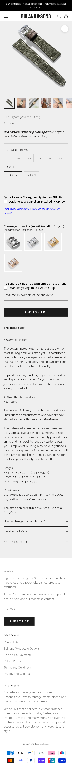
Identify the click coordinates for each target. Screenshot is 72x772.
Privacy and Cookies (17, 673)
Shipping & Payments (17, 654)
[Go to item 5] (58, 103)
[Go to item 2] (21, 103)
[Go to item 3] (33, 103)
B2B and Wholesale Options (22, 648)
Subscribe (19, 621)
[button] (36, 328)
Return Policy (12, 661)
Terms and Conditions (18, 667)
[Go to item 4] (46, 103)
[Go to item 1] (9, 103)
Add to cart (36, 312)
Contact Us (11, 642)
